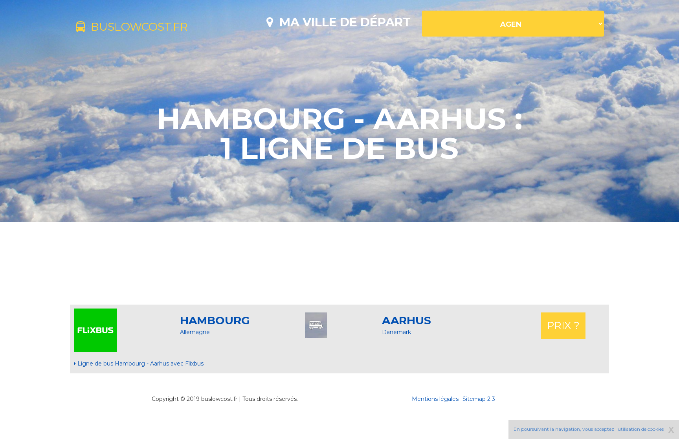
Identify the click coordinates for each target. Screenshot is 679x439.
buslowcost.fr (136, 26)
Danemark (396, 332)
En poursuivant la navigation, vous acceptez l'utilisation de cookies (589, 429)
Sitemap (474, 398)
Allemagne (195, 332)
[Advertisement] (339, 263)
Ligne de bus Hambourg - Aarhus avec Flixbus (140, 363)
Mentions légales (435, 398)
